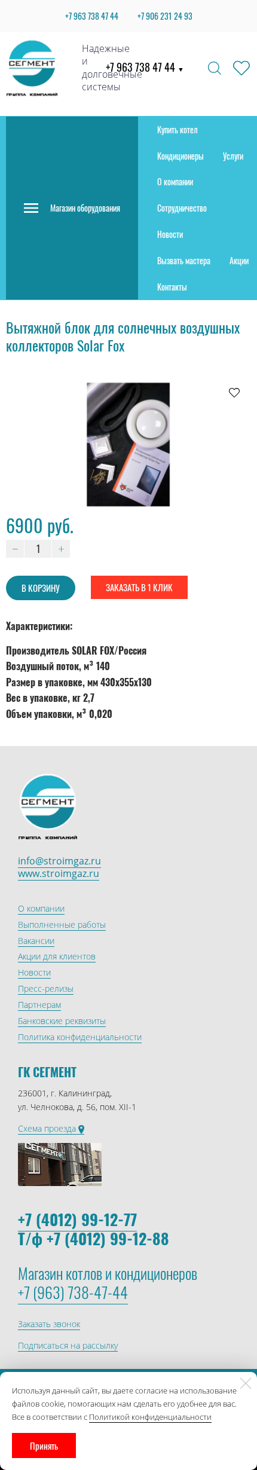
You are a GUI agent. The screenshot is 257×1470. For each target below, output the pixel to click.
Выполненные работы (62, 924)
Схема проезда (48, 1128)
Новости (170, 234)
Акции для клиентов (57, 956)
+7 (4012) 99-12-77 (77, 1219)
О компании (175, 181)
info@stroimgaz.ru (59, 860)
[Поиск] (214, 68)
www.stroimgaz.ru (58, 873)
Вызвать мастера (183, 260)
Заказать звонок (49, 1324)
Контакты (172, 286)
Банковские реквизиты (62, 1020)
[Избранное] (241, 68)
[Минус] (15, 549)
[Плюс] (61, 549)
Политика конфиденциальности (80, 1037)
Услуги (233, 155)
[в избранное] (234, 392)
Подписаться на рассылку (68, 1345)
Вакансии (36, 940)
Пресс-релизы (46, 988)
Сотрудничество (182, 207)
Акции (239, 260)
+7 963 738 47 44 (145, 67)
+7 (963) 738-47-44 (73, 1292)
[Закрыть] (245, 1383)
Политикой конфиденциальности (150, 1416)
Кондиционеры (180, 155)
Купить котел (177, 129)
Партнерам (39, 1004)
